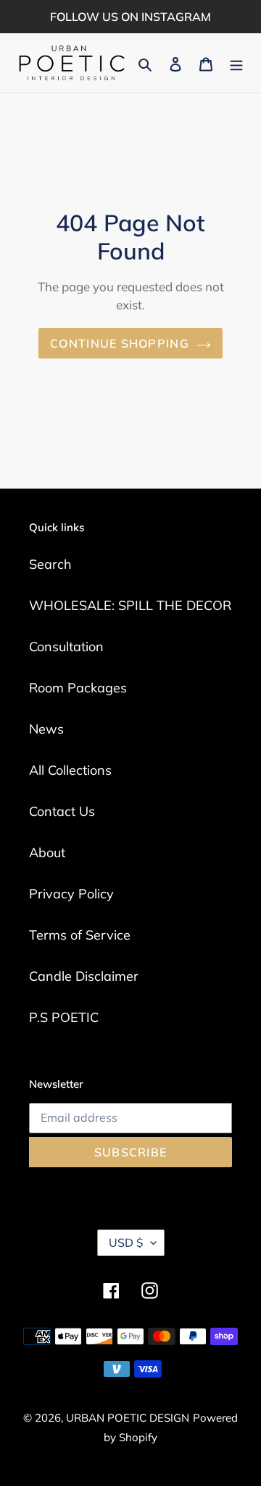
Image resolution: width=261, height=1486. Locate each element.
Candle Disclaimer (83, 976)
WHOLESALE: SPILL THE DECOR (130, 605)
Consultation (66, 646)
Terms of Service (79, 935)
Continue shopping (119, 343)
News (46, 729)
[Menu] (236, 63)
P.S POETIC (64, 1017)
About (47, 852)
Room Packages (78, 687)
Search (50, 564)
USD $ (126, 1242)
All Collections (70, 770)
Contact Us (62, 811)
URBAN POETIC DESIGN (127, 1418)
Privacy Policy (71, 893)
